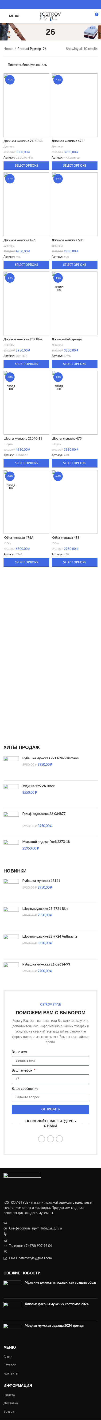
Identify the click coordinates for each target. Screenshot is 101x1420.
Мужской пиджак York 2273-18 (46, 842)
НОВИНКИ (15, 870)
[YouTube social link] (41, 1138)
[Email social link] (35, 4)
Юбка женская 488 (65, 537)
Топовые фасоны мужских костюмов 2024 (57, 1304)
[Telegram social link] (60, 4)
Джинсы (9, 146)
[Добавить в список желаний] (45, 77)
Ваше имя (19, 1052)
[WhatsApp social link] (47, 4)
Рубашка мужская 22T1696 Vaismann (50, 758)
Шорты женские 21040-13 (23, 438)
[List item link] (50, 1246)
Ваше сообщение (25, 1089)
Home (8, 49)
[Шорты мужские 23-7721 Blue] (11, 917)
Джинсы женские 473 (68, 141)
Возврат (10, 1411)
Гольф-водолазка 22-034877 (44, 814)
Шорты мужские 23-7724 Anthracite (49, 936)
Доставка (11, 1403)
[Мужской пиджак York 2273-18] (11, 850)
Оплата (9, 1395)
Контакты (11, 1373)
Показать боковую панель (27, 65)
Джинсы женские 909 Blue (23, 339)
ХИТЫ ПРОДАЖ (22, 747)
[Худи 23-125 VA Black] (11, 794)
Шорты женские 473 (67, 438)
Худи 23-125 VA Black (38, 786)
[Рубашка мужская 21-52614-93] (11, 972)
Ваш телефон (22, 1070)
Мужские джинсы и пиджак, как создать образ (60, 1282)
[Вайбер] (66, 4)
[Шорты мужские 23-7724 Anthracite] (11, 945)
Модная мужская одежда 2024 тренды (54, 1325)
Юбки (7, 543)
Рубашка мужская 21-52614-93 (46, 964)
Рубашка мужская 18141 (41, 881)
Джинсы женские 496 (19, 240)
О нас (8, 1357)
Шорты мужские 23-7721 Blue (45, 909)
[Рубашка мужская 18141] (11, 889)
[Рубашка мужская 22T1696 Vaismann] (11, 766)
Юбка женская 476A (18, 537)
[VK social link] (53, 4)
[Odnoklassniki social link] (41, 4)
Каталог (10, 1365)
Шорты (8, 444)
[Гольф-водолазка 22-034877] (11, 822)
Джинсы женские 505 (68, 240)
